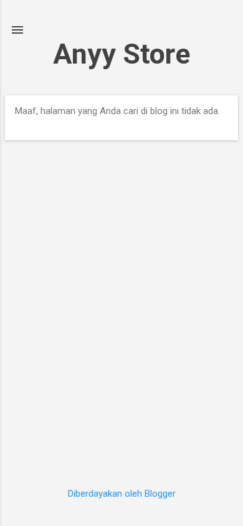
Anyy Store (121, 53)
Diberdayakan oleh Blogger (122, 493)
